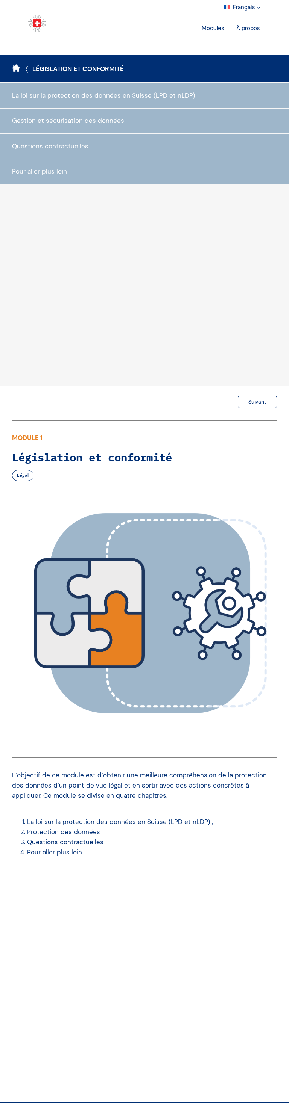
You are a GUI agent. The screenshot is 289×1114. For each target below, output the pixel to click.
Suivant (257, 401)
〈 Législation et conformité (75, 69)
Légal (23, 475)
